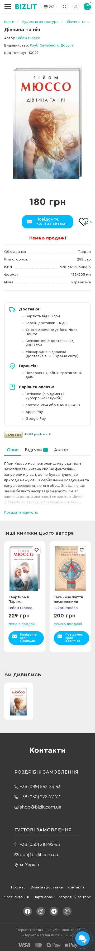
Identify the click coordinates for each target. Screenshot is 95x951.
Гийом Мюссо (28, 38)
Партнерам (43, 897)
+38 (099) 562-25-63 (40, 786)
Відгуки (35, 449)
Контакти (76, 887)
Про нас (18, 887)
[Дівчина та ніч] (47, 123)
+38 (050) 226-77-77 (40, 796)
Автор (61, 449)
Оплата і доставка (46, 887)
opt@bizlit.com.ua (39, 854)
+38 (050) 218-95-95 (40, 844)
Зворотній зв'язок (74, 897)
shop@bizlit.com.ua (40, 807)
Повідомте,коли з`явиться (51, 221)
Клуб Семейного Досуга (51, 45)
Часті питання (16, 897)
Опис (12, 449)
